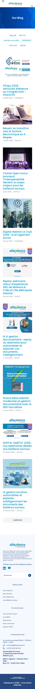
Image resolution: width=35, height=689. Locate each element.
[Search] (29, 575)
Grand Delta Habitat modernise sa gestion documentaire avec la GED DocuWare (17, 402)
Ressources (7, 620)
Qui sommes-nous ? (10, 614)
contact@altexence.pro (15, 645)
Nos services (7, 594)
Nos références (8, 597)
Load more (17, 520)
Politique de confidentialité (17, 678)
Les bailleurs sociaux (10, 600)
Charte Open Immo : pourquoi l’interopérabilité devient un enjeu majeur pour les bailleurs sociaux (16, 181)
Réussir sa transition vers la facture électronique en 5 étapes (16, 133)
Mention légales (17, 677)
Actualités (6, 617)
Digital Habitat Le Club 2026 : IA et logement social (17, 235)
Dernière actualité (11, 40)
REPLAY (23, 45)
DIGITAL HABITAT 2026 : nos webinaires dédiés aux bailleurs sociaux (17, 446)
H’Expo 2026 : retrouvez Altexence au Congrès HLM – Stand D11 (15, 90)
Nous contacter (8, 623)
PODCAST (13, 45)
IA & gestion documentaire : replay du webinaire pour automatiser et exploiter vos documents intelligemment (17, 346)
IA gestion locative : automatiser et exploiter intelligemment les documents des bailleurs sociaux (15, 499)
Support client (8, 627)
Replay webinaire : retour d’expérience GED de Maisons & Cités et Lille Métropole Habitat (17, 287)
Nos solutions (8, 590)
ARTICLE (22, 35)
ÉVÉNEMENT (26, 40)
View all (13, 35)
